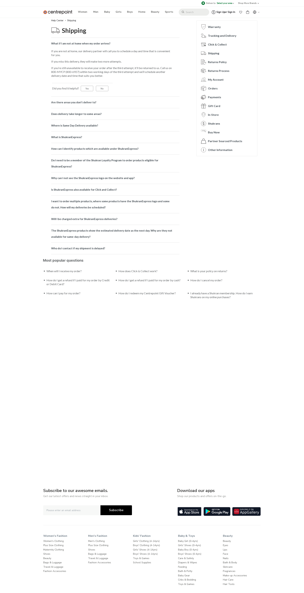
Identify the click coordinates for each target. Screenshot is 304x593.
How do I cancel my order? (206, 280)
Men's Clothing (96, 541)
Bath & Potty (185, 571)
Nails (226, 558)
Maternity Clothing (53, 549)
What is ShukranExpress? (66, 137)
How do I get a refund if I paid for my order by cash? (149, 280)
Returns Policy (217, 62)
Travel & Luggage (53, 567)
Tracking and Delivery (222, 35)
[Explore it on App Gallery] (246, 511)
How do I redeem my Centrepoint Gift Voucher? (147, 293)
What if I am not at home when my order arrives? (80, 43)
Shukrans (214, 123)
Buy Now (214, 132)
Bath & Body (230, 562)
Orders (213, 88)
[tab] (115, 43)
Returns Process (218, 70)
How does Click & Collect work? (137, 271)
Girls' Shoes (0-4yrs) (189, 545)
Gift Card (214, 106)
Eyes (225, 545)
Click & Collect (217, 44)
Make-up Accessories (235, 575)
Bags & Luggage (52, 562)
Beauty (47, 558)
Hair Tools (229, 584)
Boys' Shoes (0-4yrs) (189, 554)
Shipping (71, 20)
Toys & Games (141, 558)
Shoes (46, 554)
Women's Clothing (53, 541)
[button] (241, 12)
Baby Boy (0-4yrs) (188, 549)
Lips (225, 549)
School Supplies (142, 562)
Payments (214, 97)
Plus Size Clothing (53, 545)
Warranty (214, 26)
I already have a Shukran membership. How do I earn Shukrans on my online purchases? (221, 295)
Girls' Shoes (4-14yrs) (145, 549)
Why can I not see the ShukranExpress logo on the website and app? (93, 178)
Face (225, 554)
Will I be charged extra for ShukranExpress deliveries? (84, 219)
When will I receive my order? (64, 271)
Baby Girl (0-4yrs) (188, 541)
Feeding (182, 567)
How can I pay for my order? (63, 293)
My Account (216, 79)
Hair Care (228, 579)
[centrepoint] (59, 12)
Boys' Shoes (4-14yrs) (145, 554)
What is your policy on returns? (208, 271)
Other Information (220, 149)
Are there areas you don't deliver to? (73, 102)
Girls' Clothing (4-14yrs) (146, 541)
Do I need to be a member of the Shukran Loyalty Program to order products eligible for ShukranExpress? (104, 163)
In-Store (213, 114)
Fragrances (229, 571)
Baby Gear (184, 575)
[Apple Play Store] (189, 511)
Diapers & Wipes (187, 562)
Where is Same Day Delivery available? (74, 125)
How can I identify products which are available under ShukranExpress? (94, 148)
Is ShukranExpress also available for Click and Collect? (84, 189)
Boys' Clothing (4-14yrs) (146, 545)
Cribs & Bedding (187, 579)
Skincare (228, 567)
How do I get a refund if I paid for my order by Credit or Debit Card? (78, 282)
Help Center (57, 20)
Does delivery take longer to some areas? (76, 113)
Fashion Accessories (54, 571)
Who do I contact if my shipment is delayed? (78, 248)
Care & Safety (186, 558)
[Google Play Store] (217, 511)
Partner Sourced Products (225, 141)
